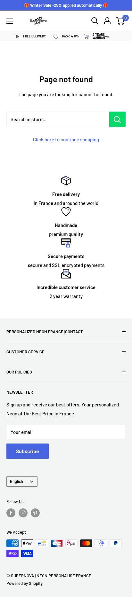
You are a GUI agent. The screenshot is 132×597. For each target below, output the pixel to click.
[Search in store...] (117, 119)
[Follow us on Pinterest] (35, 512)
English (16, 481)
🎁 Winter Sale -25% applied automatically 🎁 (66, 5)
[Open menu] (9, 21)
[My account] (107, 20)
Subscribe (27, 451)
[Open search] (94, 20)
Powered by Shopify (24, 583)
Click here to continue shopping (66, 139)
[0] (120, 21)
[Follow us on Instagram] (23, 512)
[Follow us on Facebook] (10, 512)
